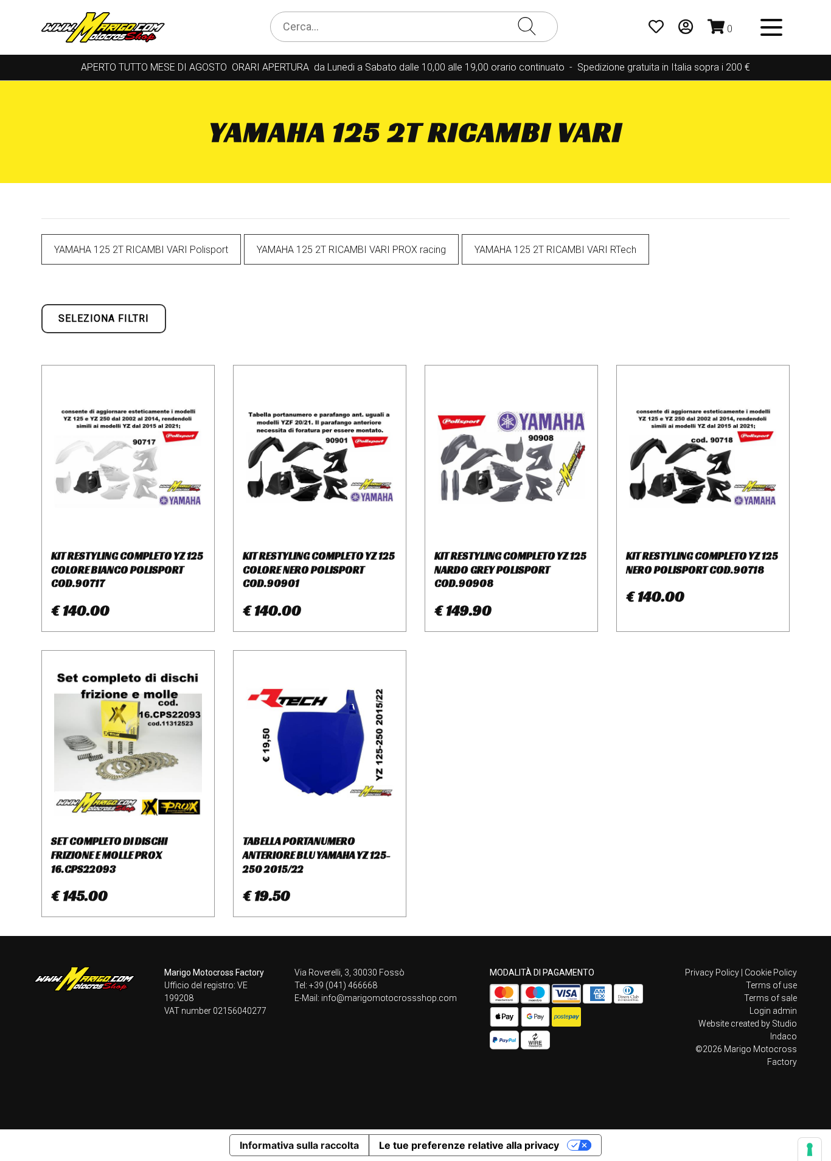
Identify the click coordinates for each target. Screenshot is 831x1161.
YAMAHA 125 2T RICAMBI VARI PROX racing (351, 249)
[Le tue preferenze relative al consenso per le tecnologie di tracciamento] (809, 1149)
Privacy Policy (712, 972)
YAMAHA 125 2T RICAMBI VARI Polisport (141, 249)
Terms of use (771, 985)
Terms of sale (770, 998)
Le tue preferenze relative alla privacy (469, 1145)
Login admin (773, 1011)
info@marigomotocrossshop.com (389, 998)
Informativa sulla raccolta (299, 1145)
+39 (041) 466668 (343, 985)
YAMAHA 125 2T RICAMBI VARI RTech (555, 249)
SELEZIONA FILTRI (103, 318)
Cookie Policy (771, 972)
